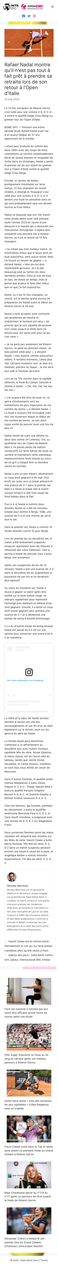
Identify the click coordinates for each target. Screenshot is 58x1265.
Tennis (44, 1260)
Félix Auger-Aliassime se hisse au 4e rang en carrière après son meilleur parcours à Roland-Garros (26, 1058)
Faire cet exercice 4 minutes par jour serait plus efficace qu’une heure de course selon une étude (26, 1013)
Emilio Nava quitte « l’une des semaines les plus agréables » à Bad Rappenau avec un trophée (28, 1104)
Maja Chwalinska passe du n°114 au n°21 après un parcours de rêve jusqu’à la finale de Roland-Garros (27, 1196)
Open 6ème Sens (30, 1260)
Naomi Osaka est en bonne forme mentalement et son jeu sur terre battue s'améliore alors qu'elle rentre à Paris (28, 946)
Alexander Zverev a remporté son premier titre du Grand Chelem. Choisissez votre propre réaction (24, 1242)
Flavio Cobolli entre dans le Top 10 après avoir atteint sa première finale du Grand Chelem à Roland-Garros (28, 1150)
